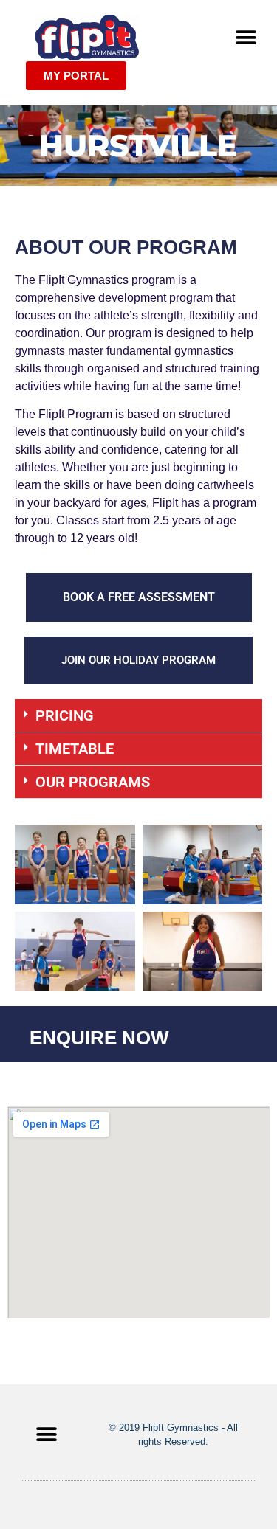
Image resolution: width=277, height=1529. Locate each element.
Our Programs (92, 782)
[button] (245, 38)
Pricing (64, 715)
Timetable (74, 748)
